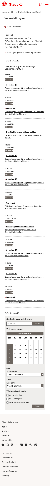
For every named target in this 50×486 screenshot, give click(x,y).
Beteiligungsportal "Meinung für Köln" (24, 52)
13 (31, 350)
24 (15, 358)
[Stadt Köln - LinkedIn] (21, 444)
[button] (46, 4)
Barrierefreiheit (9, 462)
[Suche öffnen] (41, 4)
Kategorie (10, 381)
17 (15, 354)
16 (9, 354)
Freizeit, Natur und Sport (29, 12)
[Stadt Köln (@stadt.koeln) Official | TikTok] (35, 444)
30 (9, 362)
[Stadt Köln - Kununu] (26, 444)
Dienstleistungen (10, 422)
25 (20, 358)
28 (36, 358)
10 (15, 350)
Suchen (37, 323)
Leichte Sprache (9, 471)
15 (41, 350)
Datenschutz (7, 457)
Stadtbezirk (11, 370)
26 (26, 358)
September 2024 (24, 333)
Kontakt (5, 431)
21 (36, 354)
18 (20, 354)
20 (31, 354)
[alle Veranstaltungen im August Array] (8, 333)
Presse (5, 435)
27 (31, 358)
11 (20, 350)
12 (26, 350)
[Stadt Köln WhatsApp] (30, 444)
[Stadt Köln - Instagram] (7, 444)
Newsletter (7, 440)
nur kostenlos (15, 395)
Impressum (7, 453)
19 (26, 354)
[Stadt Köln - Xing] (16, 444)
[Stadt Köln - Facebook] (3, 444)
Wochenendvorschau (19, 402)
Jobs (4, 426)
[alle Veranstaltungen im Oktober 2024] (41, 333)
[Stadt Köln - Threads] (12, 444)
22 (41, 354)
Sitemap (5, 475)
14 (36, 350)
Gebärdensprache (10, 466)
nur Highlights (15, 399)
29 (41, 358)
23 (9, 358)
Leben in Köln (8, 12)
